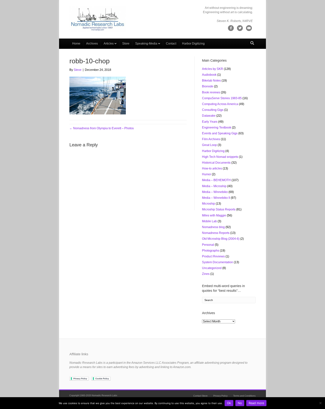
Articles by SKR (212, 68)
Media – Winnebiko (215, 192)
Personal (208, 244)
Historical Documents (216, 162)
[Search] (252, 43)
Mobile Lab (209, 221)
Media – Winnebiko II (216, 197)
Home (76, 43)
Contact (171, 43)
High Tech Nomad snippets (220, 156)
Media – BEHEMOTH (216, 180)
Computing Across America (220, 104)
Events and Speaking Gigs (220, 133)
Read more (256, 403)
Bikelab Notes (211, 80)
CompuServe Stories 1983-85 (222, 98)
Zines (206, 273)
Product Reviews (213, 256)
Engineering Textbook (216, 127)
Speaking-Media (146, 43)
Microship (208, 203)
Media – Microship (214, 186)
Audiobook (209, 74)
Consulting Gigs (212, 109)
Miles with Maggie (214, 215)
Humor (206, 174)
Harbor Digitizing (193, 43)
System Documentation (217, 262)
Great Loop (209, 145)
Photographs (210, 250)
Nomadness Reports (215, 232)
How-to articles (212, 168)
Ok (229, 403)
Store (125, 43)
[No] (320, 403)
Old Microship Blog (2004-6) (220, 238)
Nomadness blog (213, 227)
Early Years (209, 121)
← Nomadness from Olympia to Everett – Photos (101, 128)
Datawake (209, 115)
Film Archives (211, 139)
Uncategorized (212, 268)
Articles (109, 43)
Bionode (207, 86)
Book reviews (211, 92)
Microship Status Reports (218, 209)
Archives (92, 43)
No (240, 403)
